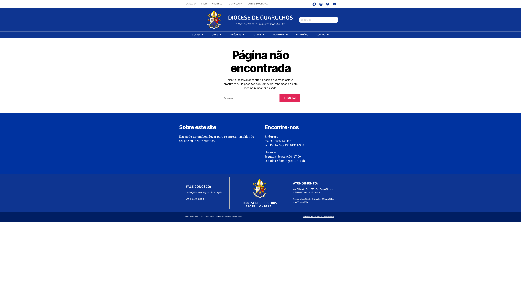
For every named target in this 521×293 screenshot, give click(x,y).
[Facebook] (314, 4)
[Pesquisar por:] (249, 98)
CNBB (204, 4)
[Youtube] (334, 4)
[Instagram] (320, 4)
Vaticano (191, 4)
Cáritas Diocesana (258, 4)
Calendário (302, 34)
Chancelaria (235, 4)
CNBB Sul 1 (217, 4)
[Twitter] (327, 4)
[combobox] (318, 20)
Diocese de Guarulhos (260, 17)
